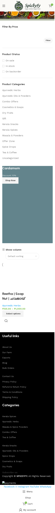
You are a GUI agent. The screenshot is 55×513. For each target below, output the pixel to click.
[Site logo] (27, 5)
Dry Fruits (7, 113)
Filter (48, 40)
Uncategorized (10, 158)
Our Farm (7, 352)
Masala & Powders (12, 135)
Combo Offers (10, 101)
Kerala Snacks (10, 124)
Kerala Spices (10, 129)
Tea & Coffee (9, 152)
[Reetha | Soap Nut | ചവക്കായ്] (14, 279)
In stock (10, 66)
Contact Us (8, 376)
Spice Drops (9, 146)
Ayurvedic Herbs (11, 90)
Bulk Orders (8, 368)
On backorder (13, 71)
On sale (10, 60)
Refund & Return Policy (14, 387)
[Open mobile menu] (4, 6)
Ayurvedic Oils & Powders (16, 96)
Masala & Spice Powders (15, 427)
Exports (6, 357)
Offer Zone (8, 141)
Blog (4, 363)
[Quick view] (6, 321)
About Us (7, 347)
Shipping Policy (10, 397)
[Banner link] (27, 204)
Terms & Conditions (12, 392)
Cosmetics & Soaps (13, 107)
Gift (4, 118)
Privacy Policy (9, 381)
